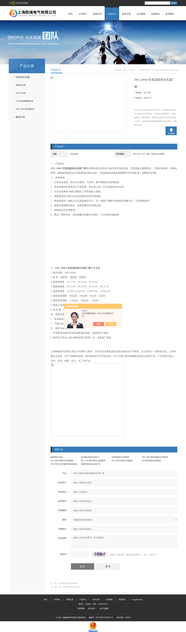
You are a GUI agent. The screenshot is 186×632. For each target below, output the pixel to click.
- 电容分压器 (20, 85)
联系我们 (170, 14)
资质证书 (97, 14)
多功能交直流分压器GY (90, 457)
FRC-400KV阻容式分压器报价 (62, 461)
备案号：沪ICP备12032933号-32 (101, 617)
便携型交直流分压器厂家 (90, 464)
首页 (70, 14)
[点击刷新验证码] (99, 554)
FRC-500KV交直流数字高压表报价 (64, 464)
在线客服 (171, 133)
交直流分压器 (144, 70)
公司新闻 (141, 14)
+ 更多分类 (19, 117)
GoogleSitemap (137, 600)
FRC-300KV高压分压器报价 (122, 461)
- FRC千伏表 (20, 93)
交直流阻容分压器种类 (120, 457)
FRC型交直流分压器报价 (151, 461)
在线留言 (155, 14)
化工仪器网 (104, 608)
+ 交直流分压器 (22, 77)
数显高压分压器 (57, 457)
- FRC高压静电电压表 (24, 101)
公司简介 (82, 14)
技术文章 (126, 14)
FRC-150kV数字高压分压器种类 (93, 461)
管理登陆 (81, 608)
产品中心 (112, 14)
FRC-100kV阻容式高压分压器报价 (155, 457)
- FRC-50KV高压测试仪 (25, 109)
